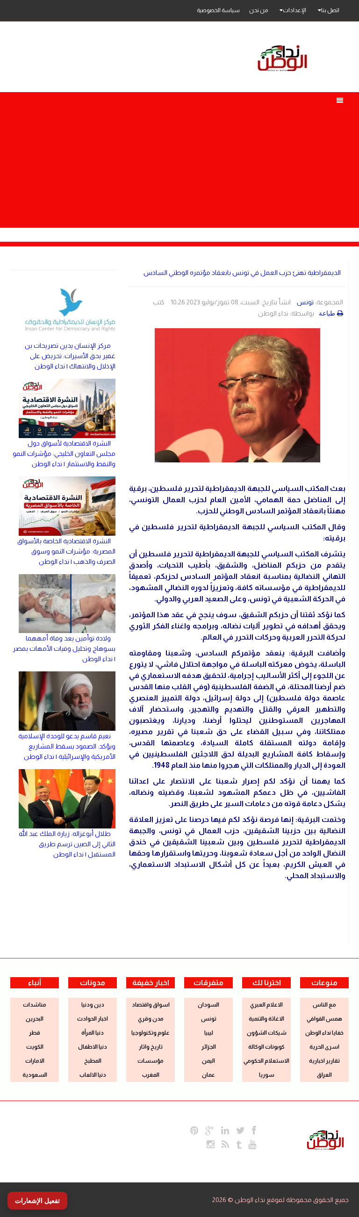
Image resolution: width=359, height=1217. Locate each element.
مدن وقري (151, 1018)
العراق (324, 1075)
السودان (208, 1004)
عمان (208, 1075)
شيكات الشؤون (267, 1033)
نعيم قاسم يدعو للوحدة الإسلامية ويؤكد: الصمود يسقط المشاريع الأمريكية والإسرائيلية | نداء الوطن (66, 746)
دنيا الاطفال (92, 1047)
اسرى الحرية (324, 1047)
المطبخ (92, 1061)
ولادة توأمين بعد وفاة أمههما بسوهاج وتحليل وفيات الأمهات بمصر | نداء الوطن (64, 648)
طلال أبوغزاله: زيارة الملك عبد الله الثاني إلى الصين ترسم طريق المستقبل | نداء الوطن (67, 844)
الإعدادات (294, 10)
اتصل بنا (330, 10)
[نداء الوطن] (325, 1139)
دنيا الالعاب (92, 1075)
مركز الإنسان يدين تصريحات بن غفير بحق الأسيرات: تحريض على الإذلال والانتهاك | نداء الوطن (70, 356)
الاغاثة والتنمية (266, 1018)
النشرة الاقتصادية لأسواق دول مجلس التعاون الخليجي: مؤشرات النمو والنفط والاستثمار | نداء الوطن (64, 453)
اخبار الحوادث (92, 1018)
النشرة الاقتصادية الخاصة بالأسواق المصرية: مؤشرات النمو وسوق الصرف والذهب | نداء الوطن (66, 551)
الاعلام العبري (266, 1004)
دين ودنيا (92, 1004)
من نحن (258, 10)
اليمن (208, 1061)
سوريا (266, 1075)
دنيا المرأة (92, 1033)
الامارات (34, 1061)
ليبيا (208, 1033)
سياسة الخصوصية (218, 10)
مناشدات (34, 1004)
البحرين (34, 1018)
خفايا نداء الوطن (324, 1033)
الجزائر (208, 1047)
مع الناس (324, 1004)
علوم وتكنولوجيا (150, 1033)
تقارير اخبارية (324, 1061)
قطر (34, 1033)
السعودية (34, 1075)
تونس (305, 302)
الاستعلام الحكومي (266, 1061)
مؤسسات (150, 1061)
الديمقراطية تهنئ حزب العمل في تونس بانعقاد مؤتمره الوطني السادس (242, 272)
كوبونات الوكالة (266, 1047)
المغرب (150, 1075)
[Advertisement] (179, 157)
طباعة (327, 313)
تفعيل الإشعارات (37, 1200)
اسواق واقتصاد (151, 1004)
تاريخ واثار (151, 1047)
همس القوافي (324, 1018)
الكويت (34, 1047)
